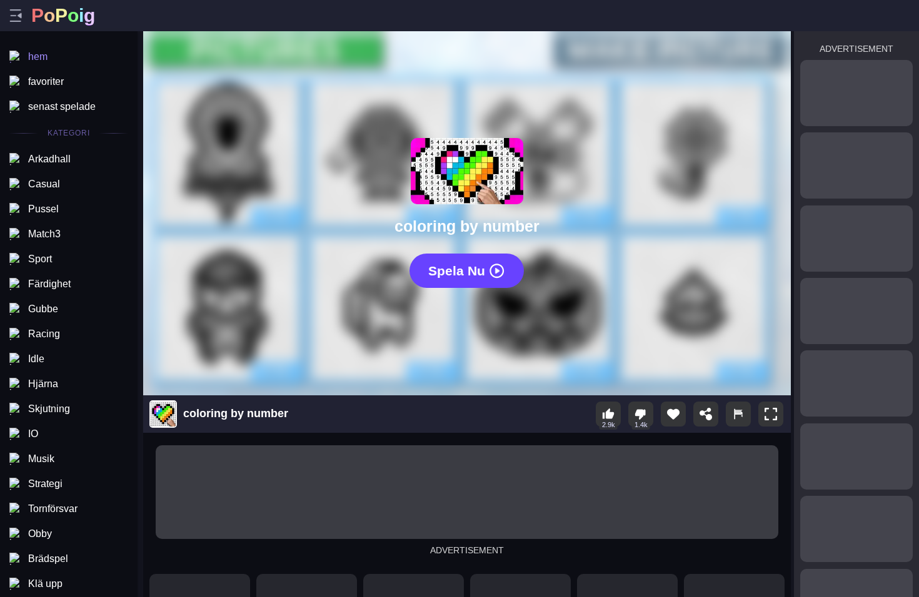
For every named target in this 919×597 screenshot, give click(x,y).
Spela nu (456, 271)
